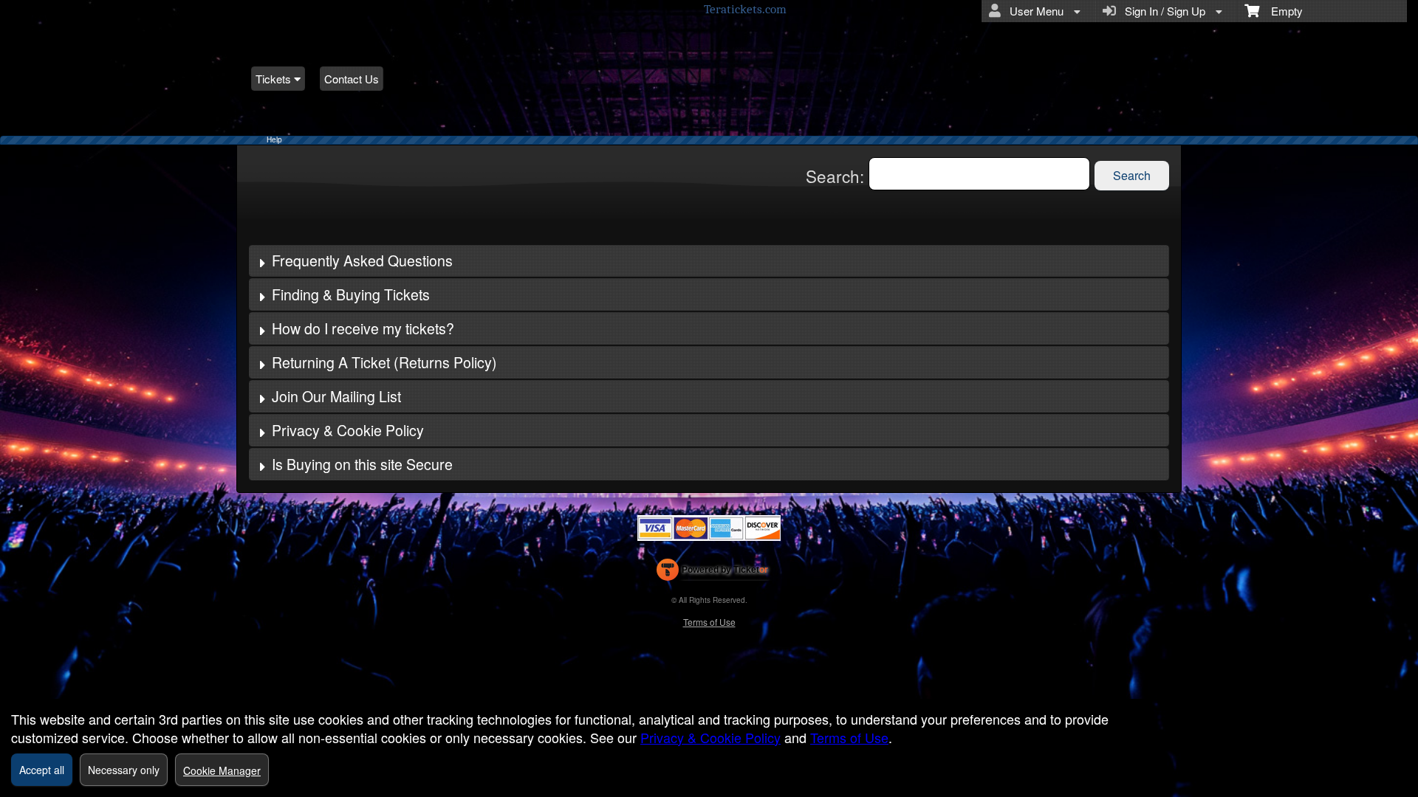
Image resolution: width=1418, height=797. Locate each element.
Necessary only (124, 769)
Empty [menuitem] (1281, 10)
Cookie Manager (222, 770)
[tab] (709, 261)
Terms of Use (709, 621)
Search (1132, 175)
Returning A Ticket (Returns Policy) (384, 362)
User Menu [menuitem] (1033, 10)
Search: (837, 175)
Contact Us (351, 78)
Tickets (275, 78)
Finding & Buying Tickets (351, 294)
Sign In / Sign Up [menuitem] (1162, 10)
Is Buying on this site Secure (362, 464)
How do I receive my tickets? (363, 328)
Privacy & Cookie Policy (348, 430)
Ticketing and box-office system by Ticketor (712, 573)
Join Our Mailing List (336, 396)
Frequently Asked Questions (362, 260)
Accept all (41, 769)
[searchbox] (979, 173)
